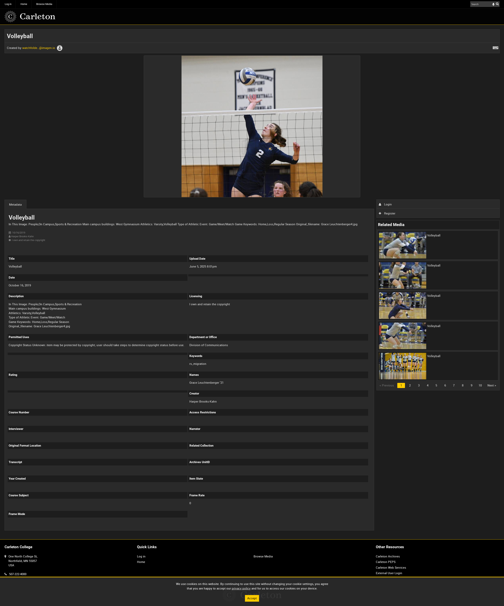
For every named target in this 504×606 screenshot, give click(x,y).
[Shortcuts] (495, 47)
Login (387, 204)
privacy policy (241, 588)
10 (480, 385)
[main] (252, 282)
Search (497, 3)
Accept (252, 598)
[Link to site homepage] (30, 16)
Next (491, 385)
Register (389, 213)
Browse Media (44, 4)
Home (23, 4)
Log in (8, 4)
